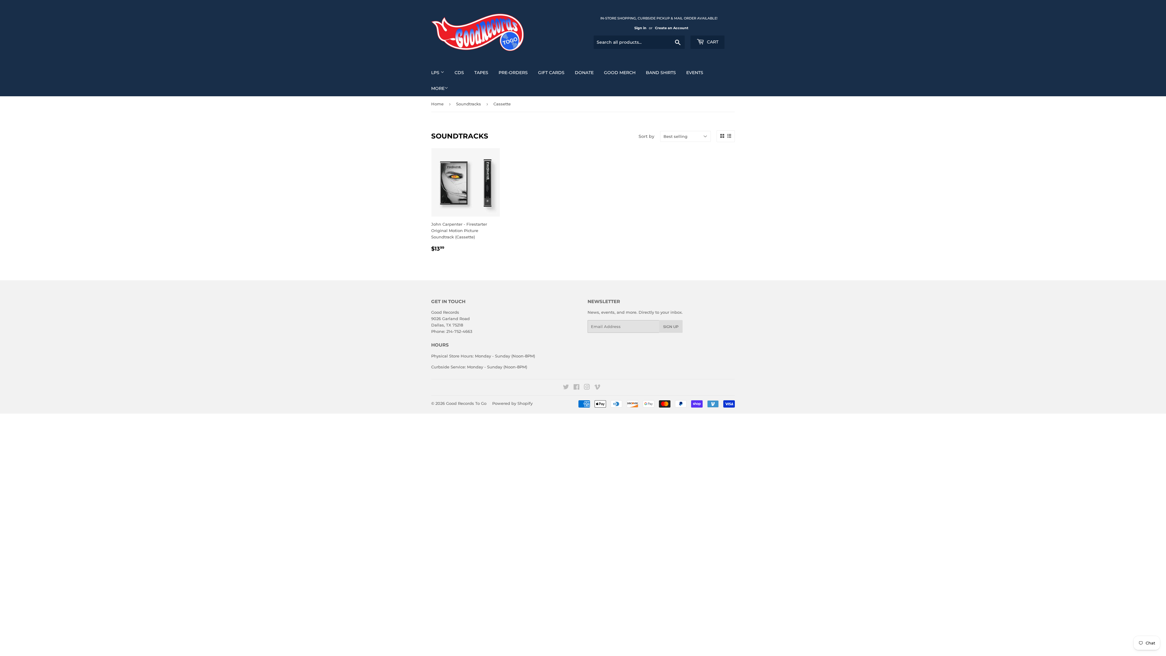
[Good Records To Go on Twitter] (566, 387)
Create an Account (671, 28)
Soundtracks (468, 103)
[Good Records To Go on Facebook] (576, 387)
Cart (712, 42)
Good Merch (620, 72)
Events (694, 72)
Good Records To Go (466, 403)
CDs (459, 72)
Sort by (646, 136)
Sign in (640, 28)
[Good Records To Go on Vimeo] (597, 387)
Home (437, 103)
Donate (584, 72)
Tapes (481, 72)
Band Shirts (661, 72)
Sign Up (671, 326)
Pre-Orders (513, 72)
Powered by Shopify (512, 403)
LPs (436, 72)
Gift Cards (551, 72)
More (438, 88)
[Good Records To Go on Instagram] (587, 387)
